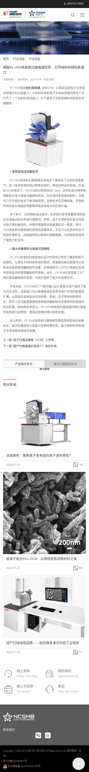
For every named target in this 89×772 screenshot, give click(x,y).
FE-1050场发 (25, 87)
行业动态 (19, 58)
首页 (6, 58)
